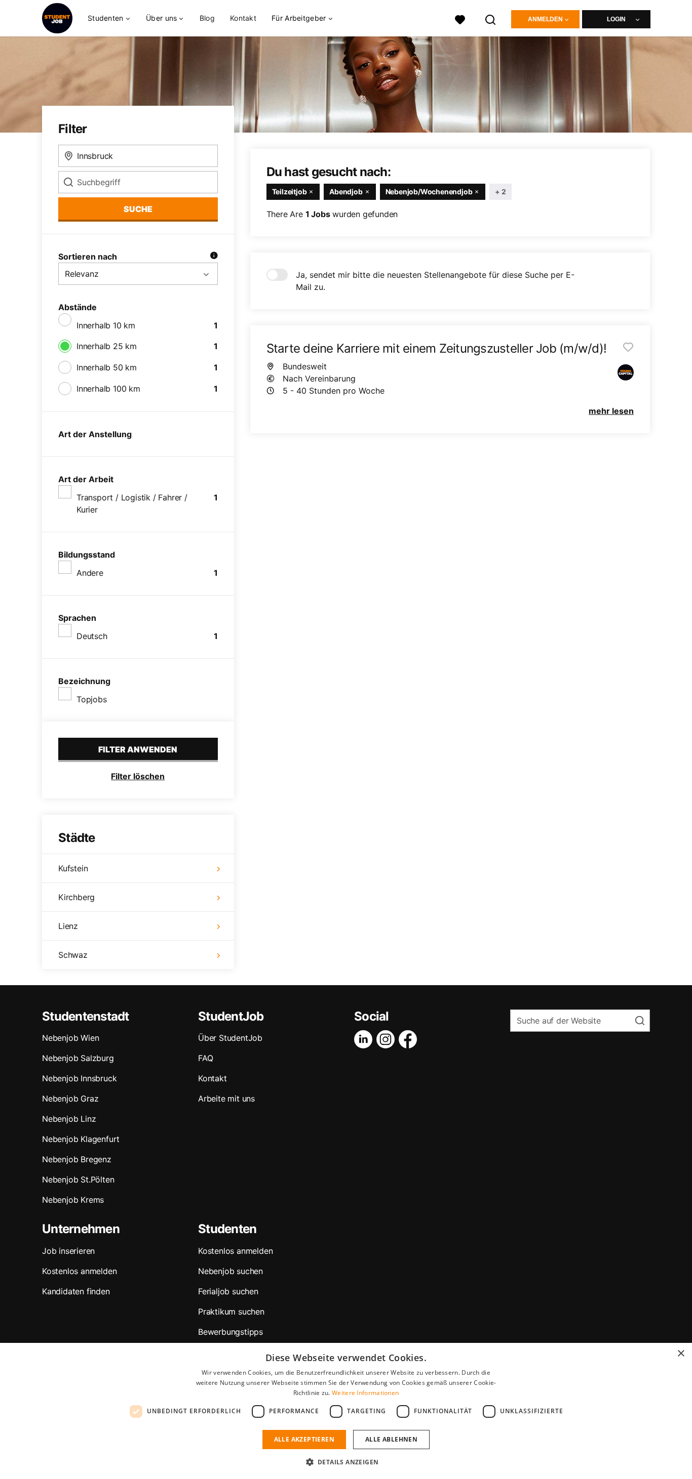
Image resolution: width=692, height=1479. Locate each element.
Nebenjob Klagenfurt (81, 1139)
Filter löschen (138, 776)
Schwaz (73, 955)
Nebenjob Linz (69, 1119)
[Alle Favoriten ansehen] (460, 18)
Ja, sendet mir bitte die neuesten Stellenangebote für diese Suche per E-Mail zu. (435, 281)
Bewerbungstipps (230, 1332)
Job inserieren (68, 1251)
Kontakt (243, 18)
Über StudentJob (230, 1038)
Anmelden (545, 19)
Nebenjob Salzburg (78, 1058)
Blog (207, 18)
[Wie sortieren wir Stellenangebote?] (214, 256)
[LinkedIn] (365, 1039)
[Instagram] (387, 1039)
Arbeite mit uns (226, 1098)
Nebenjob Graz (70, 1098)
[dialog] (346, 1411)
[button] (346, 1462)
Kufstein (73, 868)
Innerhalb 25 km (106, 346)
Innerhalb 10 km (105, 325)
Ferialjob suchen (228, 1291)
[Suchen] (491, 18)
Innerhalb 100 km (108, 389)
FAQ (205, 1058)
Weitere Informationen (365, 1392)
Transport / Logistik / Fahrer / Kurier (131, 503)
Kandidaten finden (76, 1291)
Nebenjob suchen (230, 1271)
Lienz (68, 926)
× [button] (680, 1354)
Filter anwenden (137, 749)
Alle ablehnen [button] (391, 1439)
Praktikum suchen (231, 1311)
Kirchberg (76, 897)
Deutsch (91, 636)
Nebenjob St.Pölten (78, 1179)
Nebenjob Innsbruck (79, 1078)
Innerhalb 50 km (106, 367)
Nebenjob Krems (73, 1200)
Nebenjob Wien (70, 1038)
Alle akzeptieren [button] (304, 1439)
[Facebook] (410, 1039)
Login (616, 19)
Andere (89, 573)
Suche (138, 209)
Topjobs (91, 699)
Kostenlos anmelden (79, 1271)
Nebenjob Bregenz (76, 1159)
